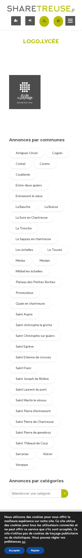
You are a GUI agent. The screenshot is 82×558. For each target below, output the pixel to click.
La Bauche (23, 207)
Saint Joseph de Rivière (32, 379)
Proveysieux (24, 293)
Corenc (45, 164)
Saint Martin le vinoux (31, 400)
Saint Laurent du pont (31, 389)
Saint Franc (23, 368)
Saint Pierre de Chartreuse (35, 422)
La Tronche (24, 228)
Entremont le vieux (29, 196)
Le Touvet (55, 250)
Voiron (47, 454)
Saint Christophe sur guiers (35, 336)
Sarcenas (22, 454)
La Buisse (51, 207)
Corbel (20, 164)
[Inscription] (16, 20)
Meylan (45, 260)
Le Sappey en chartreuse (33, 239)
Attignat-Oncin (27, 153)
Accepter (14, 550)
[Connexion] (30, 20)
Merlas (20, 260)
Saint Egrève (25, 346)
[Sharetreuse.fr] (41, 9)
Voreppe (22, 465)
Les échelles (24, 250)
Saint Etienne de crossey (33, 357)
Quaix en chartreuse (30, 303)
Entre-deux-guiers (29, 185)
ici (23, 542)
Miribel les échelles (29, 271)
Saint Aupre (24, 314)
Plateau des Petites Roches (35, 282)
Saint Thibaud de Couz (32, 443)
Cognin (57, 153)
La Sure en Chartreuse (32, 217)
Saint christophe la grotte (34, 325)
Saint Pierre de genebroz (33, 432)
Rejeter (35, 550)
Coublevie (23, 174)
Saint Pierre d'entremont (33, 411)
